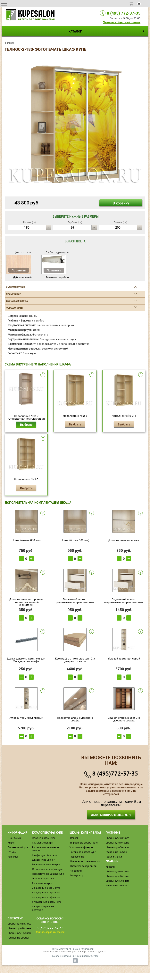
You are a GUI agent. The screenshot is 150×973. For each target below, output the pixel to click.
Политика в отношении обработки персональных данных (75, 951)
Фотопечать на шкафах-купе (47, 869)
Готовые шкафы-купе (43, 838)
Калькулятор (76, 875)
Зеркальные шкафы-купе (46, 864)
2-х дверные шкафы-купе (46, 887)
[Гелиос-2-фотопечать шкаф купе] (75, 124)
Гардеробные (77, 856)
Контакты (13, 856)
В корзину (121, 203)
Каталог (74, 838)
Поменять (19, 270)
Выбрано (26, 424)
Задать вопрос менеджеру (111, 815)
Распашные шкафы (42, 842)
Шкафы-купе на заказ (117, 838)
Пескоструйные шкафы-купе (48, 873)
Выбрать (75, 424)
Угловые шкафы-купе (81, 847)
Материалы (76, 870)
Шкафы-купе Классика (44, 855)
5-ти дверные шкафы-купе (47, 901)
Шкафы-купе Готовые (117, 842)
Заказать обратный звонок (121, 22)
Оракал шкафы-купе (43, 878)
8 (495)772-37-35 (115, 773)
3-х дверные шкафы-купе (46, 892)
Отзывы (12, 852)
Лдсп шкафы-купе (42, 883)
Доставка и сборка (18, 847)
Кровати (110, 866)
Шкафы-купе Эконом (43, 859)
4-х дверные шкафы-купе (46, 897)
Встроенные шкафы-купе (84, 842)
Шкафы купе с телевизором (85, 861)
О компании (14, 838)
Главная (9, 42)
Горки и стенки (114, 856)
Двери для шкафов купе (83, 852)
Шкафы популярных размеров (43, 908)
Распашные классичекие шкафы (45, 849)
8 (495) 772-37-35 (123, 13)
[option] (75, 124)
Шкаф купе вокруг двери (83, 866)
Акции (11, 842)
